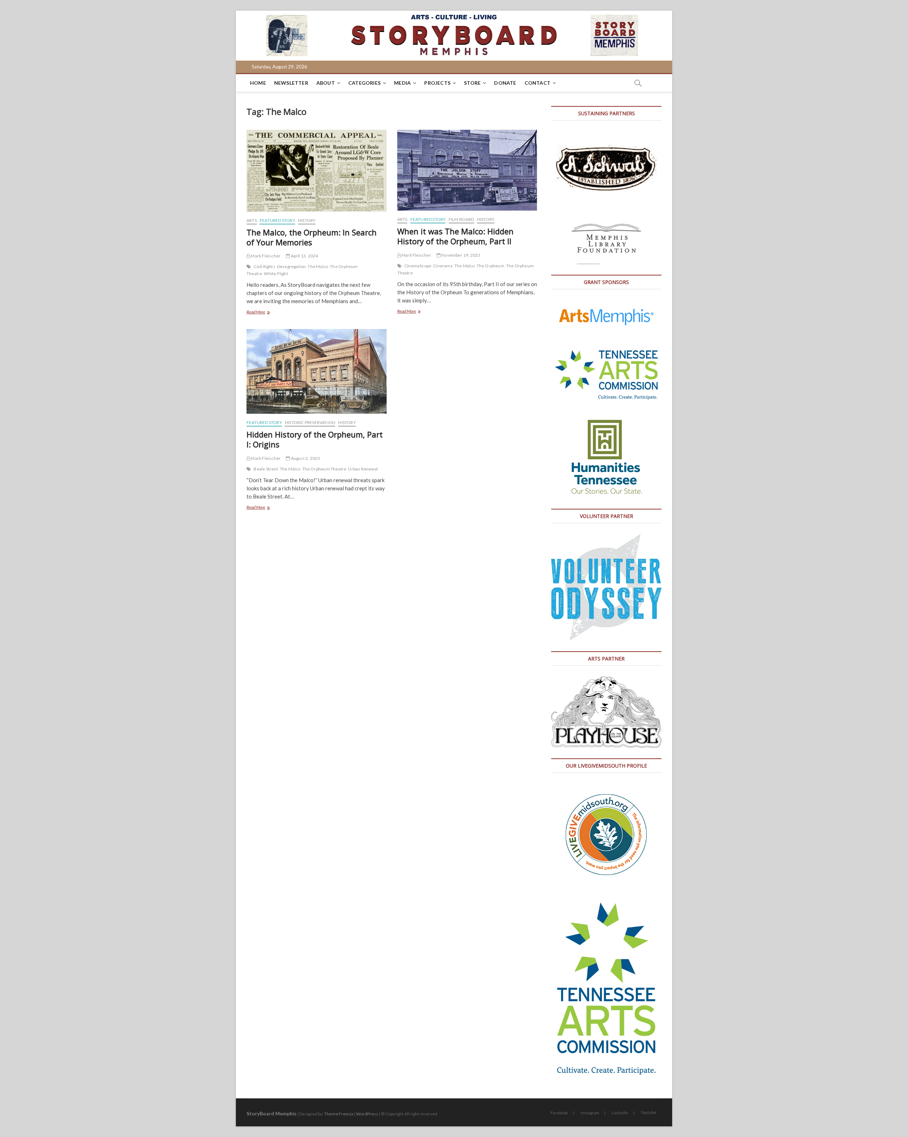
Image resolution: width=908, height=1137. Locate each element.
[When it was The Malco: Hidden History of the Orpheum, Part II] (467, 170)
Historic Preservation (310, 422)
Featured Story (277, 220)
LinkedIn (620, 1112)
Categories (364, 83)
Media (402, 83)
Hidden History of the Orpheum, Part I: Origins (315, 439)
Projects (437, 83)
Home (258, 83)
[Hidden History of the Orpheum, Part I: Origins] (317, 371)
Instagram (590, 1112)
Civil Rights (264, 266)
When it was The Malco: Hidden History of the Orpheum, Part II (455, 236)
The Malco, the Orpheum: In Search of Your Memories (312, 237)
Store (472, 83)
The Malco (318, 266)
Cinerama (443, 265)
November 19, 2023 (461, 255)
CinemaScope (417, 265)
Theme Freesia (338, 1113)
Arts (252, 220)
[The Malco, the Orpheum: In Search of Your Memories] (317, 171)
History (306, 220)
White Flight (276, 273)
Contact (537, 83)
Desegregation (291, 266)
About (325, 83)
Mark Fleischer (265, 255)
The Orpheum (490, 265)
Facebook (559, 1112)
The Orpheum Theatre (324, 469)
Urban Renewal (363, 469)
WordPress (367, 1113)
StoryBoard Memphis (272, 1113)
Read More (264, 312)
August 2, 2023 (305, 458)
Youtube (648, 1112)
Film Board (461, 219)
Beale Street (266, 469)
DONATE (505, 83)
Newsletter (291, 83)
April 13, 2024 (304, 255)
